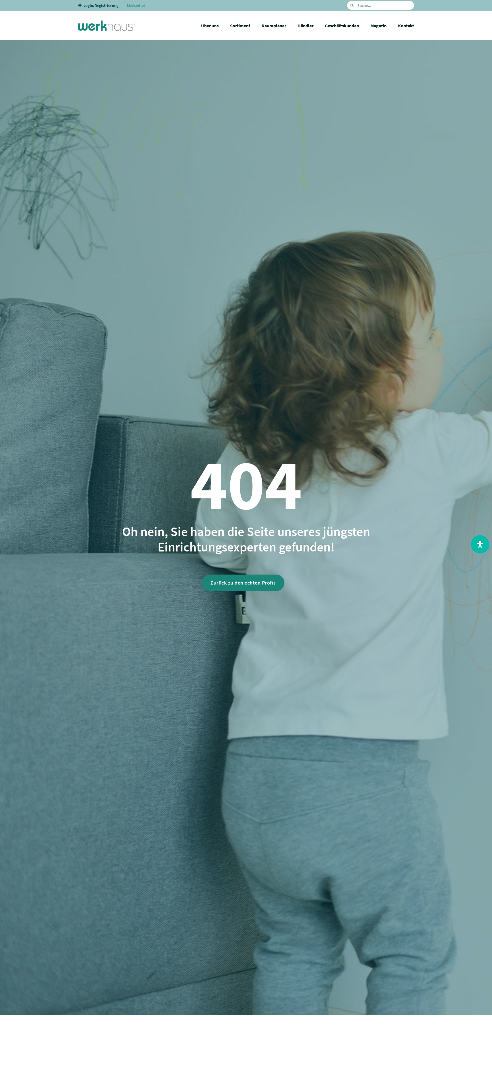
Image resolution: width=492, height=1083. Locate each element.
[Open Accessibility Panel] (480, 544)
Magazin (378, 25)
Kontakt (406, 25)
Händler (305, 25)
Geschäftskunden (342, 25)
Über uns (210, 25)
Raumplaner (274, 25)
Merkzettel (136, 5)
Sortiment (240, 25)
